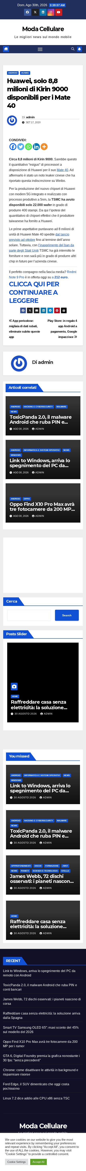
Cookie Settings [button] (16, 1161)
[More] (44, 146)
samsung (69, 696)
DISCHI (38, 866)
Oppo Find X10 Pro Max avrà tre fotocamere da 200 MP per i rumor (42, 509)
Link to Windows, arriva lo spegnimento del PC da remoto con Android (40, 465)
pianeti (25, 871)
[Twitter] (20, 146)
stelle (65, 871)
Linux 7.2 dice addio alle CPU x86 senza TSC (36, 1098)
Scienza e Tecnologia (45, 871)
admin (30, 117)
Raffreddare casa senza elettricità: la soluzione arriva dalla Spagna (37, 926)
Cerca (11, 601)
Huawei (25, 73)
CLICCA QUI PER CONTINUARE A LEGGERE (34, 292)
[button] (72, 49)
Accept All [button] (38, 1161)
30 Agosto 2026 (25, 797)
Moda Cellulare (43, 29)
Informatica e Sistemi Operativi (42, 450)
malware (61, 407)
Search (67, 615)
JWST (65, 866)
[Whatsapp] (28, 146)
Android (12, 73)
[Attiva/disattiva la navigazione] (40, 49)
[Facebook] (12, 146)
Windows (16, 455)
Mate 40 (62, 170)
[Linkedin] (36, 146)
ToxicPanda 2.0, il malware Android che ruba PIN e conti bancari (41, 422)
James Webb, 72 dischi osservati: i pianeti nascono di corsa (41, 881)
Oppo (27, 499)
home (14, 916)
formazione (52, 866)
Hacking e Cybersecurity (38, 407)
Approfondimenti (21, 866)
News (14, 412)
